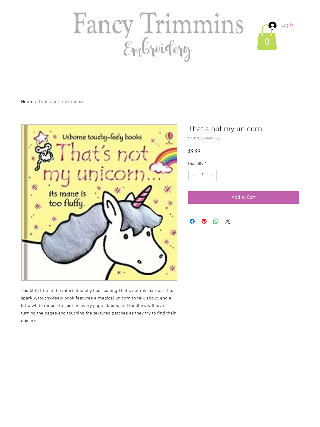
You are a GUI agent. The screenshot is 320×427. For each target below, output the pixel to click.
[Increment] (212, 175)
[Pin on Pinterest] (204, 221)
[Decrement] (193, 175)
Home (27, 102)
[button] (267, 37)
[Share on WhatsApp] (216, 221)
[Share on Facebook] (192, 221)
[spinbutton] (202, 175)
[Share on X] (228, 221)
